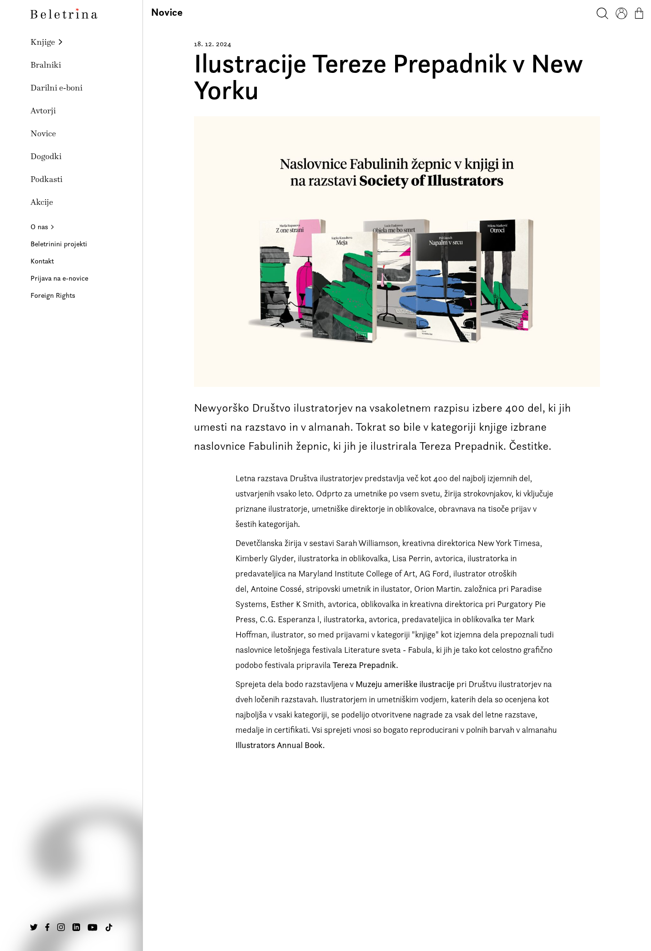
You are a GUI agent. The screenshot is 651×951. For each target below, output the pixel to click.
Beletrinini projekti (59, 243)
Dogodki (46, 156)
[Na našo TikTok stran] (109, 927)
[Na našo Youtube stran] (92, 927)
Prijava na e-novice (59, 278)
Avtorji (43, 110)
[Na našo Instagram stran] (61, 927)
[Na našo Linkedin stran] (76, 927)
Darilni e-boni (56, 87)
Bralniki (46, 65)
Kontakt (42, 260)
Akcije (42, 202)
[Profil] (621, 13)
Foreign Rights (53, 295)
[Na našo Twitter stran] (33, 927)
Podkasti (46, 179)
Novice (43, 133)
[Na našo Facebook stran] (47, 927)
